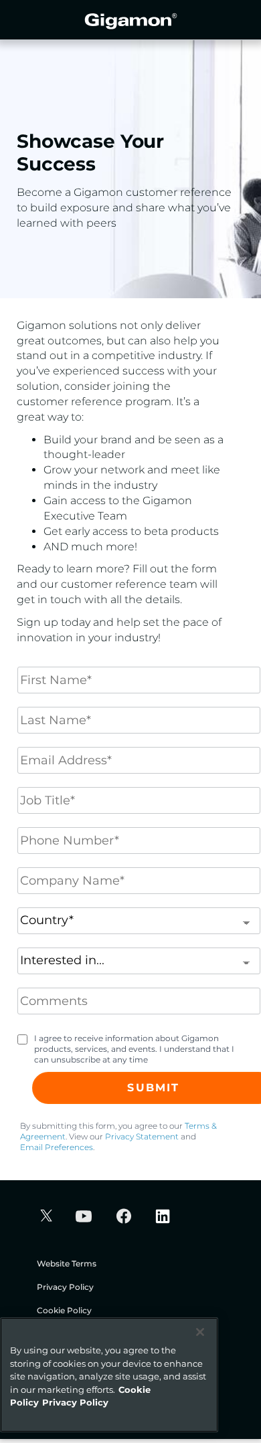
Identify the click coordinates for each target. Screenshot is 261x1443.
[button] (44, 1217)
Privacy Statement (142, 1136)
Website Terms (66, 1263)
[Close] (200, 1332)
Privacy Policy (65, 1287)
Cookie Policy (64, 1310)
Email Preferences (56, 1147)
